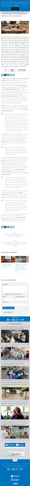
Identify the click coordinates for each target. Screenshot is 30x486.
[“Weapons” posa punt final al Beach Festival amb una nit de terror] (15, 412)
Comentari (6, 284)
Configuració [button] (24, 6)
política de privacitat (15, 294)
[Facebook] (8, 320)
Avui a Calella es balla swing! (9, 346)
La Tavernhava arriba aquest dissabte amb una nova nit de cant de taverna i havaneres (14, 328)
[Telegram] (14, 320)
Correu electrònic (20, 296)
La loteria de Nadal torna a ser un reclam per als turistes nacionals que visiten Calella (14, 423)
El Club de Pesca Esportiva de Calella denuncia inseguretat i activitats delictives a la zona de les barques (15, 384)
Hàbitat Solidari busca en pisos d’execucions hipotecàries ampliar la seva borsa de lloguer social (21, 268)
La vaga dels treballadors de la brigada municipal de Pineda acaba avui (12, 364)
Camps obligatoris (8, 312)
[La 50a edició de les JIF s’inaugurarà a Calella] (8, 259)
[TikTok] (17, 320)
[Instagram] (11, 320)
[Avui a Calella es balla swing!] (15, 353)
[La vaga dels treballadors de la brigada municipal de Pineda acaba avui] (15, 372)
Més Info (16, 6)
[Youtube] (22, 320)
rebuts (3, 160)
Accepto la (13, 294)
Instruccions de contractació (20, 465)
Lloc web (5, 302)
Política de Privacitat (7, 465)
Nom (4, 296)
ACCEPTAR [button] (15, 8)
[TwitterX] (19, 320)
